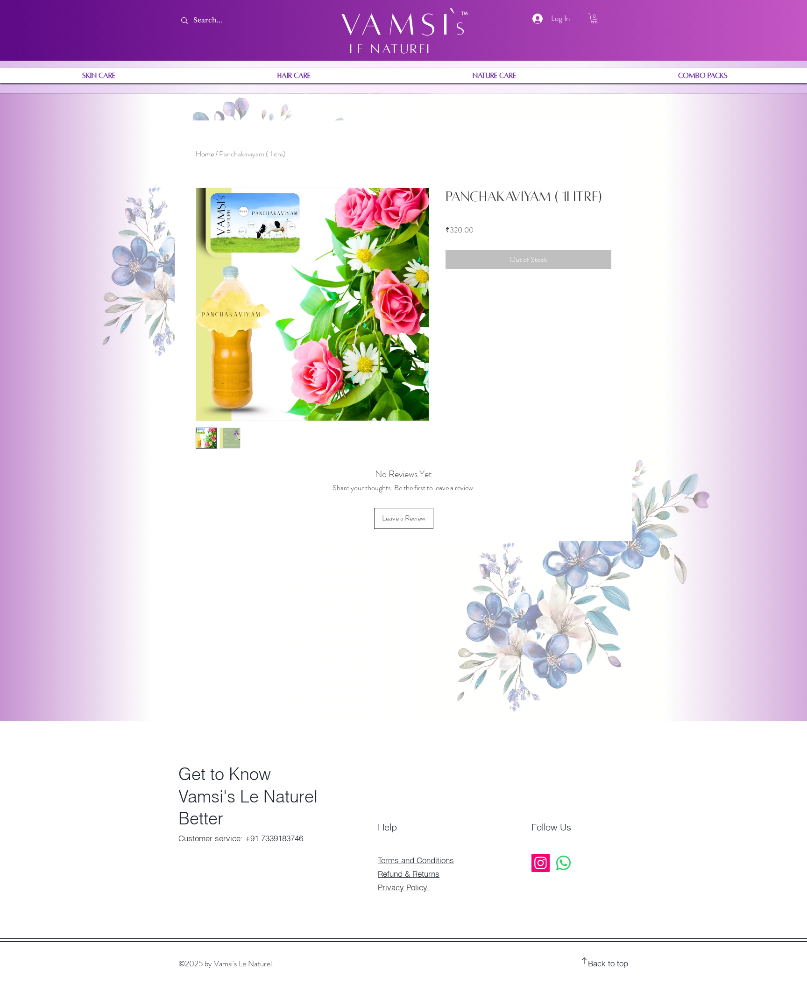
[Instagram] (540, 863)
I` (449, 24)
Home (205, 153)
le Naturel (392, 49)
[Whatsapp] (563, 863)
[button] (594, 18)
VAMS (391, 24)
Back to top (608, 963)
